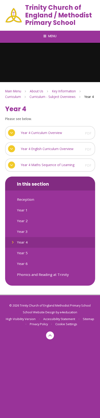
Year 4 (89, 96)
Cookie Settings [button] (66, 324)
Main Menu (13, 91)
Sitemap (88, 319)
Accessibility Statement (59, 319)
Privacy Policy (39, 324)
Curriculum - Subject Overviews (53, 96)
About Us (36, 91)
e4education (68, 312)
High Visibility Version (21, 319)
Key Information (64, 91)
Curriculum (13, 96)
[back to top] (50, 335)
